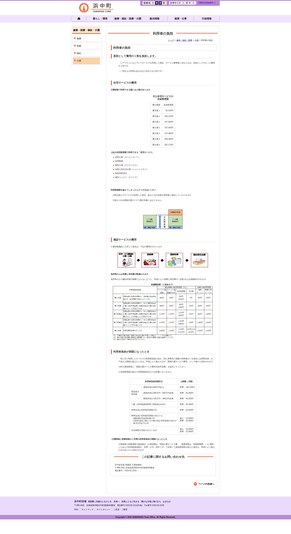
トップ (171, 40)
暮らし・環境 (100, 18)
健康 (79, 38)
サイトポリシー (103, 509)
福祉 (79, 53)
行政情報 (207, 18)
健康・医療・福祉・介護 (86, 30)
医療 (79, 46)
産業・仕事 (181, 18)
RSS (76, 509)
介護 (197, 40)
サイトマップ (87, 509)
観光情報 (154, 18)
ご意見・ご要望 (120, 509)
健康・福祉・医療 (184, 40)
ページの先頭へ (206, 484)
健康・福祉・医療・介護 (127, 18)
